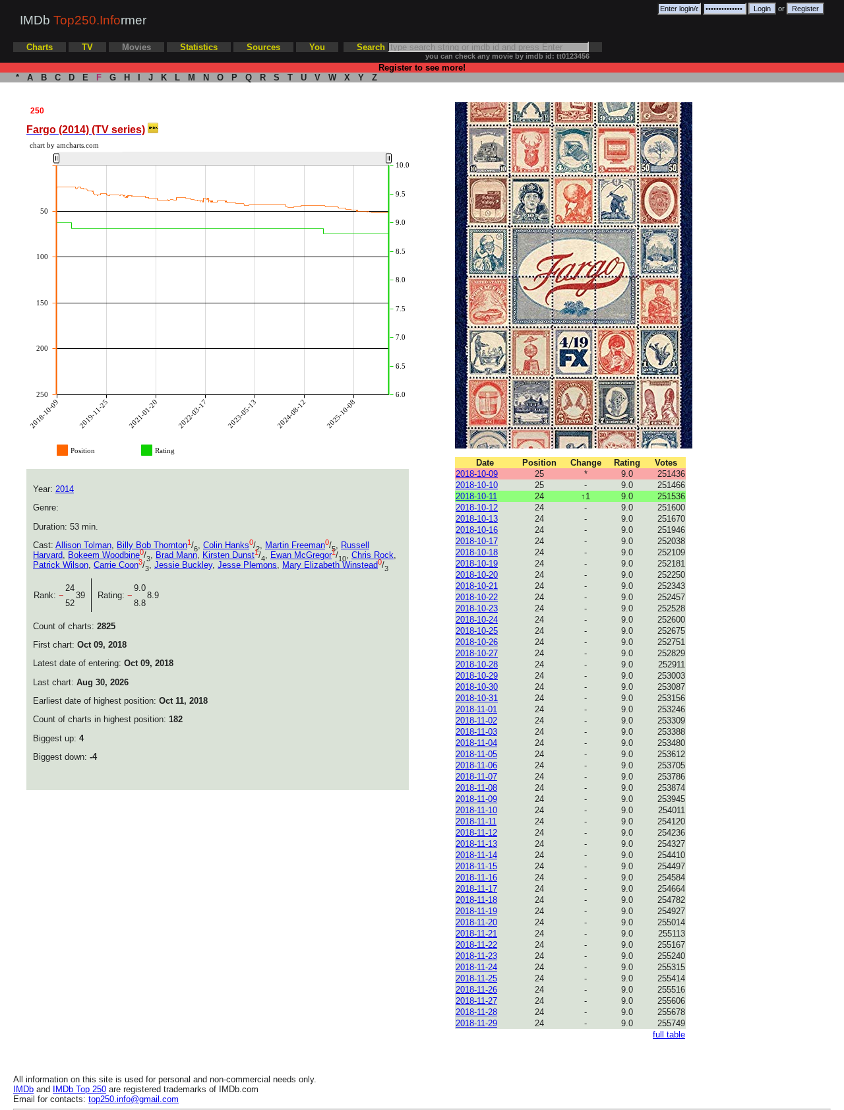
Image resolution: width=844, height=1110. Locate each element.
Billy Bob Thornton (152, 545)
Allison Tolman (83, 545)
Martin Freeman (295, 545)
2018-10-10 (477, 485)
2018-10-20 (477, 575)
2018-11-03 (476, 732)
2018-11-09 (476, 799)
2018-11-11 (476, 821)
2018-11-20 (476, 922)
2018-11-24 (476, 967)
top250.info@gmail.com (133, 1099)
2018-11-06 (476, 765)
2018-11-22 (476, 945)
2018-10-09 (477, 474)
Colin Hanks (226, 545)
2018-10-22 (477, 597)
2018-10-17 (477, 541)
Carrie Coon (116, 565)
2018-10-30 (477, 687)
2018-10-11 (476, 496)
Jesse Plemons (247, 565)
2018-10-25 (477, 631)
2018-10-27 (477, 653)
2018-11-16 (476, 877)
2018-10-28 (477, 664)
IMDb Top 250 (79, 1089)
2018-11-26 (476, 990)
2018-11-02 (476, 720)
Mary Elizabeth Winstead (330, 565)
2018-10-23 (477, 608)
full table (669, 1034)
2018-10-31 (477, 698)
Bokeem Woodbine (104, 555)
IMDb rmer (83, 20)
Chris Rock (372, 555)
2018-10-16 (477, 530)
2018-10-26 (477, 642)
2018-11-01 (476, 709)
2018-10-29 (477, 676)
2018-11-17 (476, 889)
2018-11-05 (476, 754)
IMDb (23, 1089)
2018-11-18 (476, 900)
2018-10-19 (477, 564)
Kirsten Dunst (228, 555)
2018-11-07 (476, 777)
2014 (64, 489)
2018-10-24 (477, 620)
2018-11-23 (476, 956)
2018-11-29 (476, 1023)
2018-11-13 (476, 844)
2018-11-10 (476, 810)
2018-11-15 (476, 866)
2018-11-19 (476, 911)
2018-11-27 (476, 1001)
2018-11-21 (476, 934)
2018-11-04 (476, 743)
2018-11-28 (476, 1012)
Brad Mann (176, 555)
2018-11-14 (476, 855)
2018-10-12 (477, 507)
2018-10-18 (477, 552)
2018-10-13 (477, 519)
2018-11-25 (476, 978)
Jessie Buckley (183, 565)
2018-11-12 (476, 833)
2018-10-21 (477, 586)
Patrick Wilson (60, 565)
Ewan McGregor (301, 555)
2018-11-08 (476, 788)
